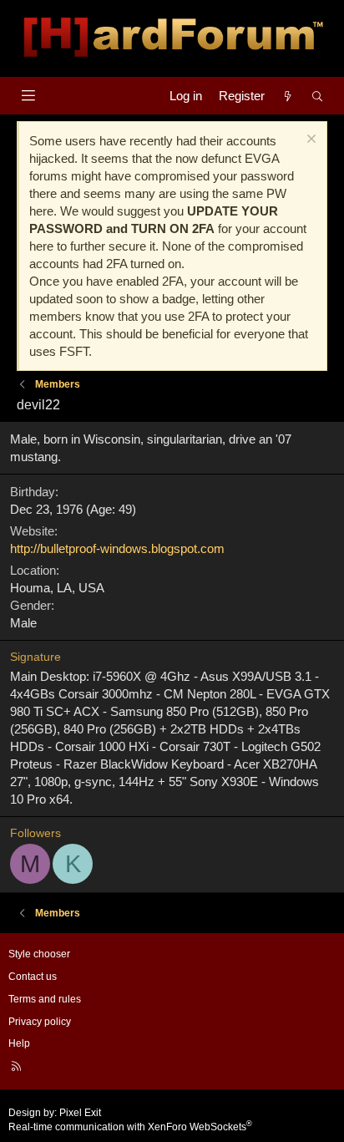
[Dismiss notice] (309, 141)
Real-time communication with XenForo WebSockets (130, 1127)
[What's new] (287, 95)
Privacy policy (39, 1022)
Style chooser (39, 954)
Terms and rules (44, 999)
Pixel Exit (80, 1113)
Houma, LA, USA (57, 588)
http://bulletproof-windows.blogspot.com (117, 548)
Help (19, 1043)
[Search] (317, 95)
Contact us (32, 976)
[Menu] (28, 95)
